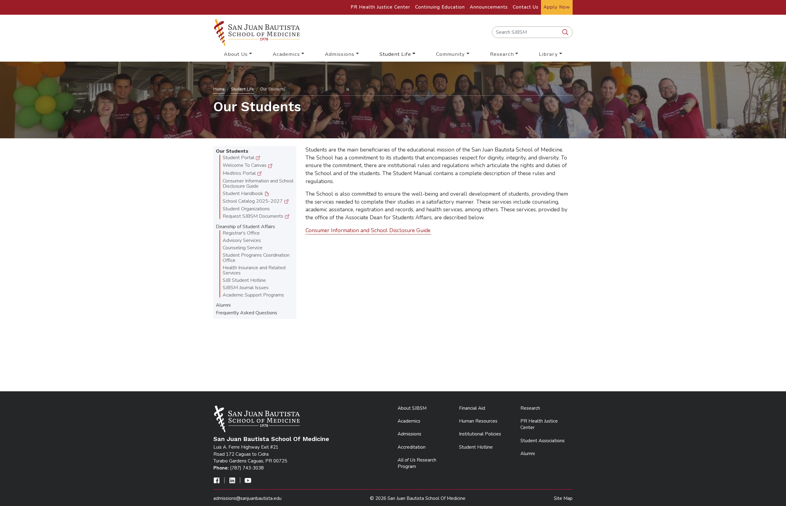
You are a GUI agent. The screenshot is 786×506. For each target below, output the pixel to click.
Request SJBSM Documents (254, 216)
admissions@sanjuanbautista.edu (247, 498)
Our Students (232, 151)
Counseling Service (243, 247)
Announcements (489, 7)
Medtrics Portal (240, 173)
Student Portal (239, 157)
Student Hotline (476, 447)
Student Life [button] (395, 54)
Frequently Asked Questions (246, 312)
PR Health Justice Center (380, 7)
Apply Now (556, 7)
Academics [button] (286, 54)
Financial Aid (472, 408)
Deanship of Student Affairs (245, 226)
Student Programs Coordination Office (256, 258)
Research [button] (502, 54)
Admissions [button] (339, 54)
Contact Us (526, 7)
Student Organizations (246, 208)
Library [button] (548, 54)
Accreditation (412, 447)
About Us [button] (236, 54)
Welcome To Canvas (245, 165)
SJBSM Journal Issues (246, 287)
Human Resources (478, 421)
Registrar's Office (241, 233)
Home (219, 89)
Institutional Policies (480, 434)
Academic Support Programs (253, 295)
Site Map (563, 498)
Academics (409, 421)
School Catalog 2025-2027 (253, 201)
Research (530, 408)
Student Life (242, 89)
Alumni (223, 305)
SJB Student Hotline (244, 280)
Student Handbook (243, 193)
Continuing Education (440, 7)
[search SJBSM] (566, 32)
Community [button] (450, 54)
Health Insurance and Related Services (254, 270)
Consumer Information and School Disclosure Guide (258, 184)
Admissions (409, 434)
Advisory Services (242, 240)
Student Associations (542, 441)
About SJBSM (412, 408)
